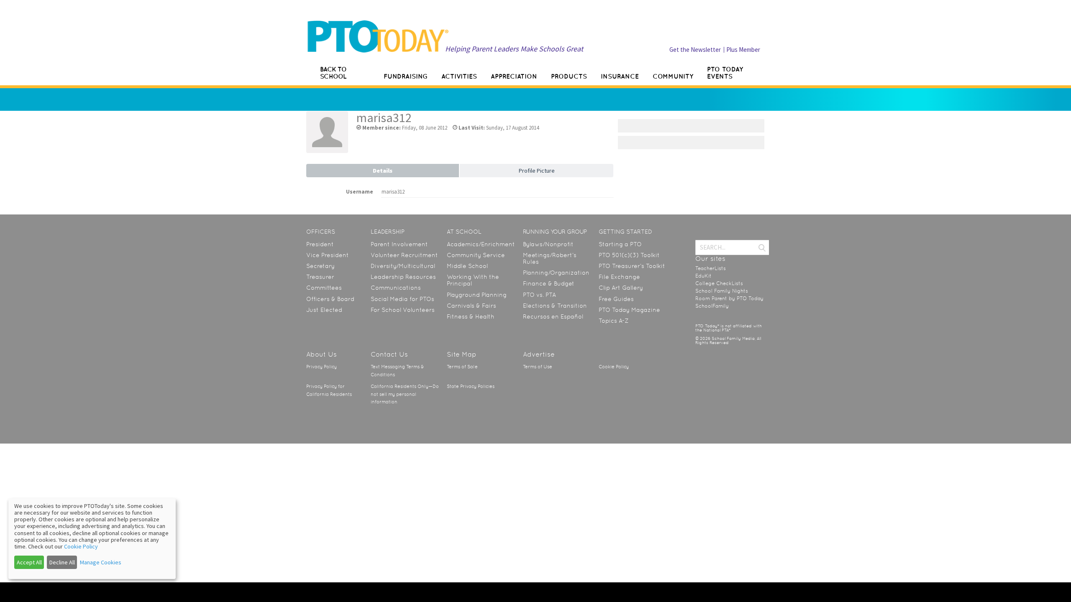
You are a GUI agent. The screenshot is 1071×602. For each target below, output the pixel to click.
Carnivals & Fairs (471, 305)
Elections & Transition (555, 305)
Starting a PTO (620, 244)
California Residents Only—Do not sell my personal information (405, 394)
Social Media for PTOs (402, 299)
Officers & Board (330, 299)
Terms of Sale (462, 367)
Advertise (539, 354)
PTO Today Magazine (629, 309)
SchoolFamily (712, 306)
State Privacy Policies (471, 386)
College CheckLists (719, 283)
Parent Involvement (399, 244)
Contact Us (389, 354)
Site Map (462, 354)
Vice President (327, 255)
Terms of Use (537, 367)
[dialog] (92, 538)
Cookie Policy (614, 367)
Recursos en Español (553, 316)
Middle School (467, 266)
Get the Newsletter (695, 50)
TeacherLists (710, 268)
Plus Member (743, 50)
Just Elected (324, 309)
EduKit (703, 276)
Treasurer (320, 276)
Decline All (62, 562)
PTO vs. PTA (539, 294)
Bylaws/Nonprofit (548, 244)
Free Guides (616, 299)
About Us (321, 354)
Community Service (476, 255)
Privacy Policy (321, 367)
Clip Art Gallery (621, 287)
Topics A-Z (613, 320)
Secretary (320, 266)
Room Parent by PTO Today (729, 298)
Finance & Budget (548, 283)
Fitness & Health (471, 316)
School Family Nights (721, 291)
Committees (324, 287)
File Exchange (619, 276)
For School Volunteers (403, 309)
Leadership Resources (403, 276)
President (320, 244)
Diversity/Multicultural (403, 266)
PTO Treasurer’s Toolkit (632, 266)
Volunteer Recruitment (404, 255)
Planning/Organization (556, 272)
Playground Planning (477, 294)
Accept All (29, 562)
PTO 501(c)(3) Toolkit (629, 255)
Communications (396, 287)
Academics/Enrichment (481, 244)
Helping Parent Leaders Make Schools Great (514, 49)
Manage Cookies (100, 562)
